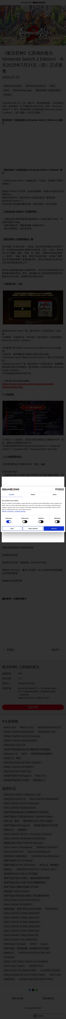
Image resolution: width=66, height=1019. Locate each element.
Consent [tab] (11, 494)
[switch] (24, 521)
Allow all (53, 528)
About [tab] (54, 494)
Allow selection (33, 528)
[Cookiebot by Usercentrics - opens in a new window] (56, 489)
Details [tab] (33, 494)
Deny (12, 528)
